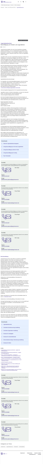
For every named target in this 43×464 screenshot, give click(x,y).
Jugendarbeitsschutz (10, 446)
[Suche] (21, 2)
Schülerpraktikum (21, 446)
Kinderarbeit (16, 446)
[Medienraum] (23, 2)
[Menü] (18, 2)
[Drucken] (13, 47)
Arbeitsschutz (3, 446)
